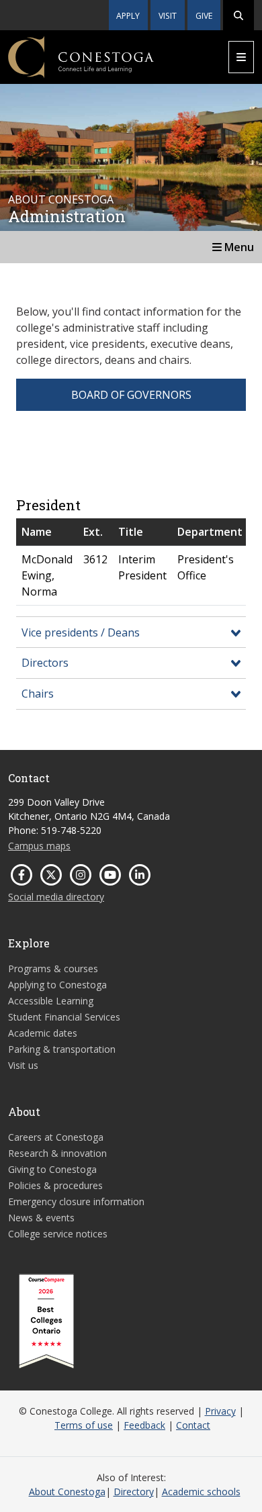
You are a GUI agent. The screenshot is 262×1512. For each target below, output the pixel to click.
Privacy (220, 1411)
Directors (45, 662)
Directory (134, 1491)
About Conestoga (67, 1491)
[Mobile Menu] (241, 57)
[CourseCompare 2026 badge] (46, 1321)
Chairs (37, 693)
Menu (238, 247)
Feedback (144, 1425)
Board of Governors (131, 394)
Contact (193, 1425)
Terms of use (83, 1425)
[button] (238, 15)
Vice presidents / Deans (80, 632)
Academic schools (201, 1491)
